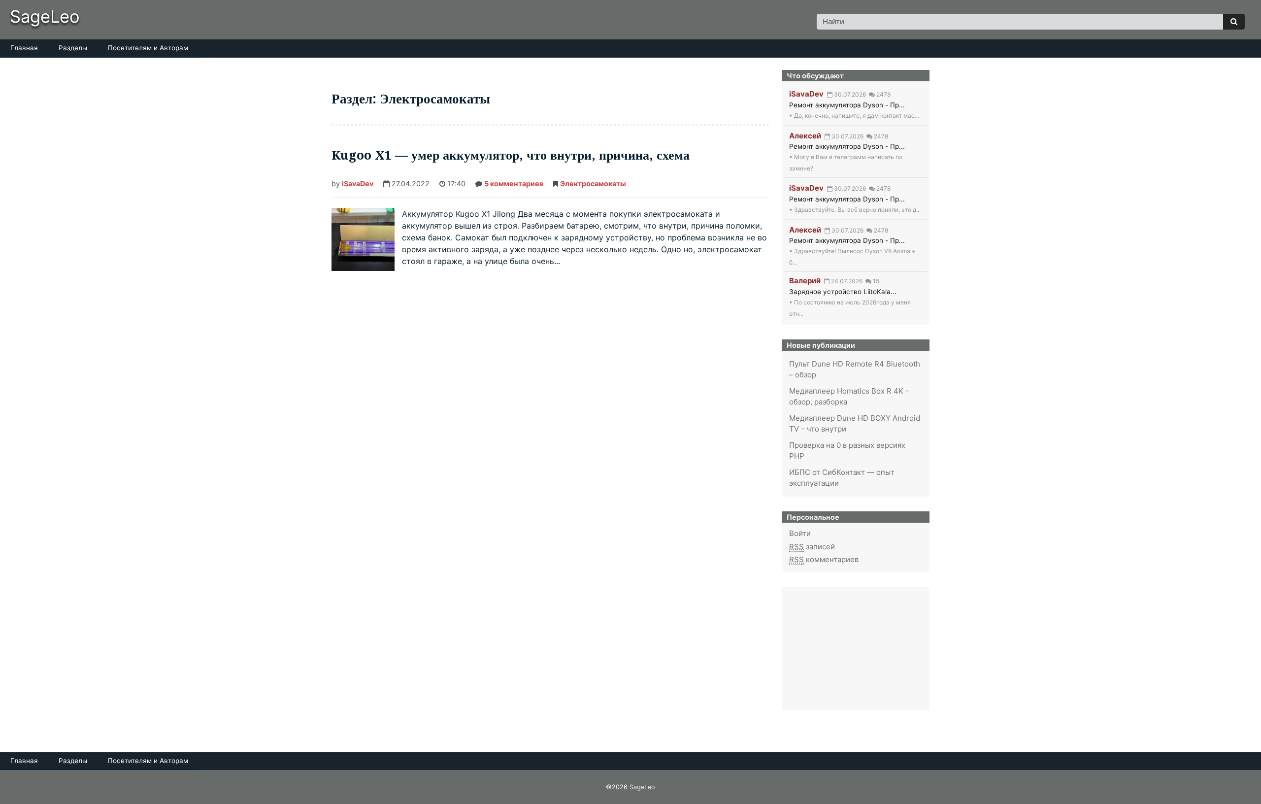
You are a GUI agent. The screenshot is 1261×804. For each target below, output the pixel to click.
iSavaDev (357, 183)
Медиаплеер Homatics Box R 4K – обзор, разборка (849, 396)
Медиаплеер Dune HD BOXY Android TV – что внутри (854, 423)
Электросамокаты (593, 183)
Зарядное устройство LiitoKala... (842, 292)
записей (812, 546)
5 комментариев (513, 184)
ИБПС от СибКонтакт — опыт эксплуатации (842, 478)
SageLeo (45, 16)
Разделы (73, 48)
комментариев (824, 559)
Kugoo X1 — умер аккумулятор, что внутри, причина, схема (511, 155)
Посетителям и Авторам (148, 48)
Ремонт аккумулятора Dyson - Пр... (847, 105)
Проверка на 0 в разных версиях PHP (847, 450)
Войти (800, 533)
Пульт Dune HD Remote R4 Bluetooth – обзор (854, 369)
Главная (24, 48)
